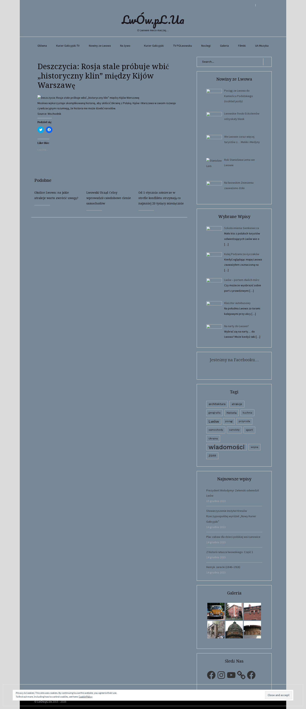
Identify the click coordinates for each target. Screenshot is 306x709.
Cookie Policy (85, 696)
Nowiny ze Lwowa (100, 45)
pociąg (229, 421)
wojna (254, 447)
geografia (214, 412)
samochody (216, 429)
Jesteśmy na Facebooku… (234, 359)
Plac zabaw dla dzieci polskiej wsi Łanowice (233, 537)
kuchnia (247, 412)
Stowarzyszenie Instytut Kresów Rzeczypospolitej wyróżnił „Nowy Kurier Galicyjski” (231, 516)
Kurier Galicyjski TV (68, 45)
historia (231, 412)
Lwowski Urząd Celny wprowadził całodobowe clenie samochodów (108, 198)
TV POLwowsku (182, 45)
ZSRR (212, 455)
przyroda (244, 421)
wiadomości (227, 447)
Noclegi (206, 45)
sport (249, 429)
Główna (42, 45)
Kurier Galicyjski (154, 45)
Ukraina (213, 438)
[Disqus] (112, 269)
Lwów (214, 421)
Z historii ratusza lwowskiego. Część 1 (229, 552)
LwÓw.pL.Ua (153, 19)
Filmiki (242, 45)
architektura (217, 404)
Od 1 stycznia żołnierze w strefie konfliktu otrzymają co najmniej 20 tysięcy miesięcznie (161, 198)
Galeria (224, 45)
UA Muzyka (262, 45)
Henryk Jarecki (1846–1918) (223, 567)
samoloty (234, 430)
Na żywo (125, 45)
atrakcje (237, 404)
